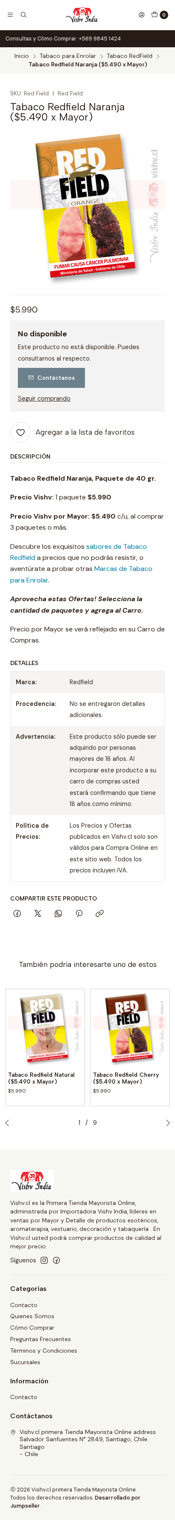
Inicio (21, 56)
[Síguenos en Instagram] (44, 1260)
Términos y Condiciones (43, 1350)
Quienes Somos (32, 1316)
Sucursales (25, 1362)
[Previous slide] (9, 1123)
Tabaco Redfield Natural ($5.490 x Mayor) (41, 1078)
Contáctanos (56, 377)
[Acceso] (141, 15)
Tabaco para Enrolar (68, 56)
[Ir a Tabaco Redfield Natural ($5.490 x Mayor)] (45, 1029)
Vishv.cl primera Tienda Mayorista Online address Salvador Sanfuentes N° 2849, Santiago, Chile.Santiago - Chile (88, 1443)
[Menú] (10, 15)
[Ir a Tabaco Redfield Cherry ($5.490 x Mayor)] (130, 1029)
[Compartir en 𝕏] (38, 914)
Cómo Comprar (32, 1327)
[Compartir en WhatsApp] (58, 914)
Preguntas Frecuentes (40, 1339)
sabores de (104, 546)
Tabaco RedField (129, 56)
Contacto (23, 1305)
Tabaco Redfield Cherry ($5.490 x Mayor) (126, 1078)
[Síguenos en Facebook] (56, 1260)
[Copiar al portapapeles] (100, 914)
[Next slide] (166, 1123)
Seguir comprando (44, 399)
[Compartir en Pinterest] (79, 914)
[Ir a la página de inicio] (82, 14)
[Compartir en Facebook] (17, 914)
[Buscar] (23, 15)
